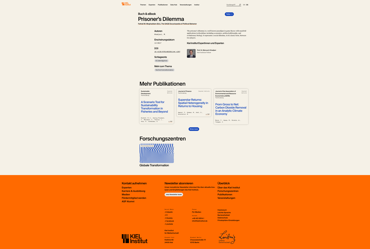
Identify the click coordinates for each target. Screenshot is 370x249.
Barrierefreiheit (224, 215)
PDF (171, 121)
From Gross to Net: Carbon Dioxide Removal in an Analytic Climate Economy (230, 109)
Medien (126, 194)
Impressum (222, 210)
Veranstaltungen (226, 198)
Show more (194, 129)
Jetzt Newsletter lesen (174, 194)
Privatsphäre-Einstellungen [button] (229, 220)
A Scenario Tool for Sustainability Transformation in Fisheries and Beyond (154, 107)
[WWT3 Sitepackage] (129, 3)
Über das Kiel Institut (229, 187)
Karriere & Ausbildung (133, 191)
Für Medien (196, 212)
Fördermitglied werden (134, 198)
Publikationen (225, 194)
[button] (143, 4)
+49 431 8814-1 (198, 218)
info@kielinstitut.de (199, 221)
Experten (127, 187)
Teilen (228, 14)
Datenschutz (223, 218)
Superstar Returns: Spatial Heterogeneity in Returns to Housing (193, 103)
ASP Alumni (128, 201)
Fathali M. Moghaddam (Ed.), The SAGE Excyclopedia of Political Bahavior (167, 24)
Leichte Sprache (224, 212)
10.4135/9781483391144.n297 (167, 52)
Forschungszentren (228, 191)
